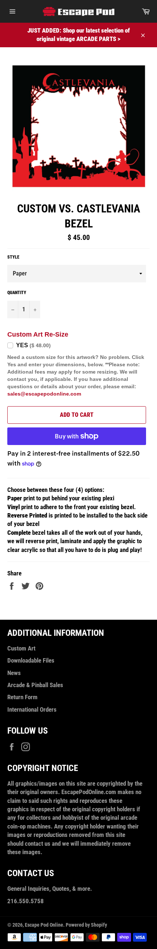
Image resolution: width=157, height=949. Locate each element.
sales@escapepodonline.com (44, 394)
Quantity (16, 292)
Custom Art (21, 648)
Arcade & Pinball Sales (35, 685)
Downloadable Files (30, 660)
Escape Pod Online (44, 925)
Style (13, 257)
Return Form (22, 697)
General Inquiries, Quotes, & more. (49, 888)
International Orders (32, 709)
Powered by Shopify (86, 925)
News (14, 672)
